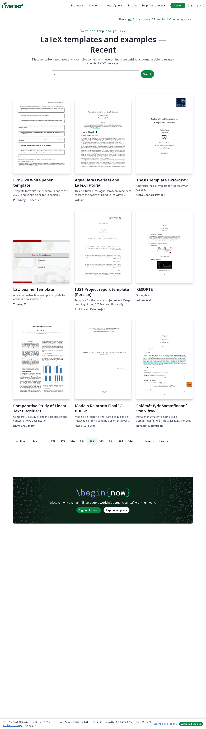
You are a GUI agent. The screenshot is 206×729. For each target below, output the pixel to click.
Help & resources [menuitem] (152, 5)
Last (163, 441)
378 (53, 441)
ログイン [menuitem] (196, 5)
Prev (34, 441)
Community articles (181, 19)
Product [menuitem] (76, 5)
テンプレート (142, 19)
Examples (160, 19)
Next (149, 441)
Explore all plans (116, 510)
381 (82, 441)
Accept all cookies (191, 723)
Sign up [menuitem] (178, 5)
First (20, 441)
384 (111, 441)
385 (121, 441)
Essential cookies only (165, 723)
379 (63, 441)
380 (72, 441)
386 (130, 441)
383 (101, 441)
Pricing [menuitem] (132, 5)
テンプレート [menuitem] (115, 5)
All (129, 19)
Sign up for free (88, 510)
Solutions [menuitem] (94, 5)
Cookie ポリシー (11, 725)
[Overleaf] (12, 5)
